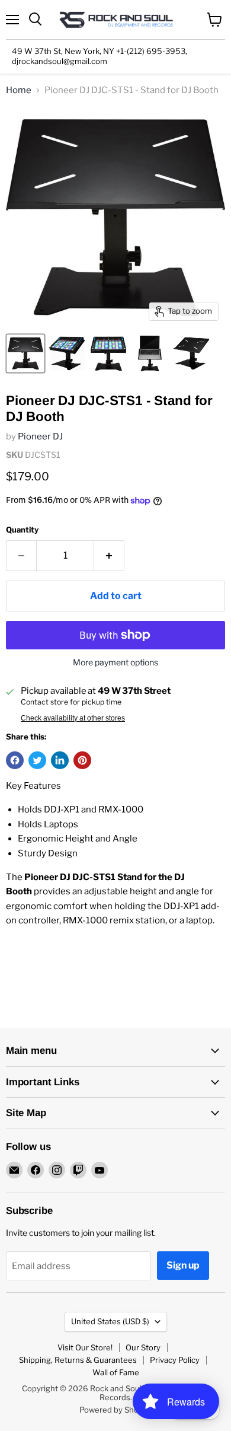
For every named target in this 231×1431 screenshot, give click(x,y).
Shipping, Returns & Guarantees (78, 1360)
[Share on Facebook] (15, 760)
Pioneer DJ (40, 436)
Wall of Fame (115, 1372)
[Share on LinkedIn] (60, 760)
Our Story (143, 1347)
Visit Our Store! (85, 1347)
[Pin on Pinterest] (82, 760)
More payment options (115, 662)
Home (18, 90)
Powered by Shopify (115, 1409)
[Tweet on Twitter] (37, 760)
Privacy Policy (175, 1360)
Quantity (22, 529)
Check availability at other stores (73, 718)
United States (110, 1321)
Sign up (183, 1265)
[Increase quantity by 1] (109, 555)
